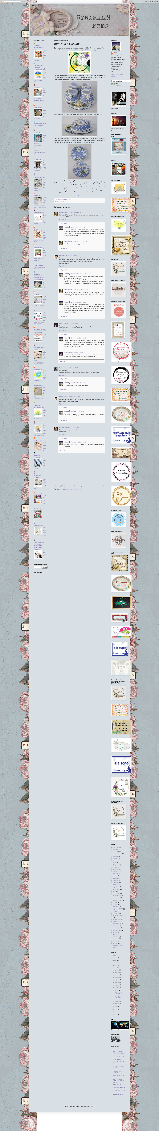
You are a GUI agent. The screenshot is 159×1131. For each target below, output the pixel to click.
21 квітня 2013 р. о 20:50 (71, 368)
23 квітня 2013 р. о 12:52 (78, 338)
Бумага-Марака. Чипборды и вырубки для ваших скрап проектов (39, 546)
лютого (117, 1003)
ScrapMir (37, 87)
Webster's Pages (118, 945)
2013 (115, 967)
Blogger (91, 1106)
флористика (116, 919)
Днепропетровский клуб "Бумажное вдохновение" (40, 330)
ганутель (115, 858)
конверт (115, 882)
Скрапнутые (38, 424)
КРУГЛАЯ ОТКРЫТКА (119, 997)
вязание (115, 856)
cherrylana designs (40, 124)
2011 (115, 1012)
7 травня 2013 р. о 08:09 (72, 427)
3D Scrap (116, 847)
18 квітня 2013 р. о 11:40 (80, 241)
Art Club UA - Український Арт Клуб (39, 47)
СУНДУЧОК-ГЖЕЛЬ (119, 1091)
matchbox (116, 937)
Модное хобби (38, 494)
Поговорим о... (44, 336)
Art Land (36, 294)
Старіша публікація (98, 486)
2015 (115, 962)
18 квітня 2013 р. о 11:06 (78, 227)
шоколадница (117, 923)
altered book (116, 928)
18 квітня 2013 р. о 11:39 (80, 289)
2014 (115, 965)
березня (117, 1001)
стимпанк (116, 907)
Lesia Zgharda (38, 265)
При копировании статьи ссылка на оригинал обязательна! (73, 195)
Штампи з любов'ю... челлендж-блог (39, 405)
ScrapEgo (37, 132)
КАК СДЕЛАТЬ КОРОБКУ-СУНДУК (119, 1052)
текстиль (115, 913)
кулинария (116, 889)
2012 (115, 1009)
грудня (117, 970)
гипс (114, 860)
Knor (60, 323)
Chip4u (36, 229)
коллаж (115, 876)
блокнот (115, 852)
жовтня (117, 975)
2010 (115, 1014)
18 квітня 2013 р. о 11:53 (78, 302)
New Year (116, 939)
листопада (118, 972)
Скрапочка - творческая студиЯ (38, 475)
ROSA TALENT (38, 107)
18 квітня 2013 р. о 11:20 (75, 255)
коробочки (116, 887)
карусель (116, 874)
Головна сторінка (79, 486)
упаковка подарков (118, 915)
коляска (115, 880)
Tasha (61, 368)
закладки (116, 869)
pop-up (115, 941)
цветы (115, 921)
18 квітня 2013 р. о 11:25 (78, 273)
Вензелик (37, 311)
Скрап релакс (38, 247)
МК (114, 891)
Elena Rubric (63, 212)
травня (117, 987)
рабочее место (117, 900)
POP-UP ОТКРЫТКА (119, 1076)
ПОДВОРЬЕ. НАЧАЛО (117, 1071)
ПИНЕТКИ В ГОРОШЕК (119, 993)
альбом (115, 849)
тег (114, 911)
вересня (117, 977)
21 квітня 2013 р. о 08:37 (70, 323)
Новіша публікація (60, 486)
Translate (118, 85)
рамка (115, 902)
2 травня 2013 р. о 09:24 (78, 411)
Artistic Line (38, 440)
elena (66, 227)
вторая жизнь (117, 854)
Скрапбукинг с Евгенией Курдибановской (39, 67)
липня (117, 982)
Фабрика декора (39, 212)
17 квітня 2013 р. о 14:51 (75, 212)
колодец (115, 878)
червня (117, 985)
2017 (115, 957)
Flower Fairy (63, 396)
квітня (117, 990)
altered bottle (117, 930)
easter (115, 932)
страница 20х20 (118, 909)
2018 (115, 955)
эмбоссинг (116, 926)
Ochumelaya (63, 255)
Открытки (61, 201)
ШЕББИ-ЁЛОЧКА (118, 1094)
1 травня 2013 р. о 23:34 (74, 396)
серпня (117, 980)
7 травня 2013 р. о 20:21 (75, 352)
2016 (115, 960)
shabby (115, 943)
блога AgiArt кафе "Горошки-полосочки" (71, 183)
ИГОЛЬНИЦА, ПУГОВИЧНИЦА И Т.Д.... (118, 1061)
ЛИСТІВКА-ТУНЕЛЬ (119, 1056)
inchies (115, 934)
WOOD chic (37, 196)
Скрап (115, 904)
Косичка (61, 427)
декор (115, 863)
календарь (116, 871)
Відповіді (64, 223)
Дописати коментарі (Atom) (72, 489)
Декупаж (115, 865)
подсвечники (117, 896)
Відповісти (62, 219)
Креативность (38, 385)
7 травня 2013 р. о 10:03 (78, 442)
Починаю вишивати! (39, 154)
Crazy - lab (37, 159)
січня (116, 1006)
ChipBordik (37, 509)
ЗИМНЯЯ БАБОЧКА (119, 1087)
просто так (116, 898)
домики (115, 867)
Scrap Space (38, 369)
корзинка (116, 885)
